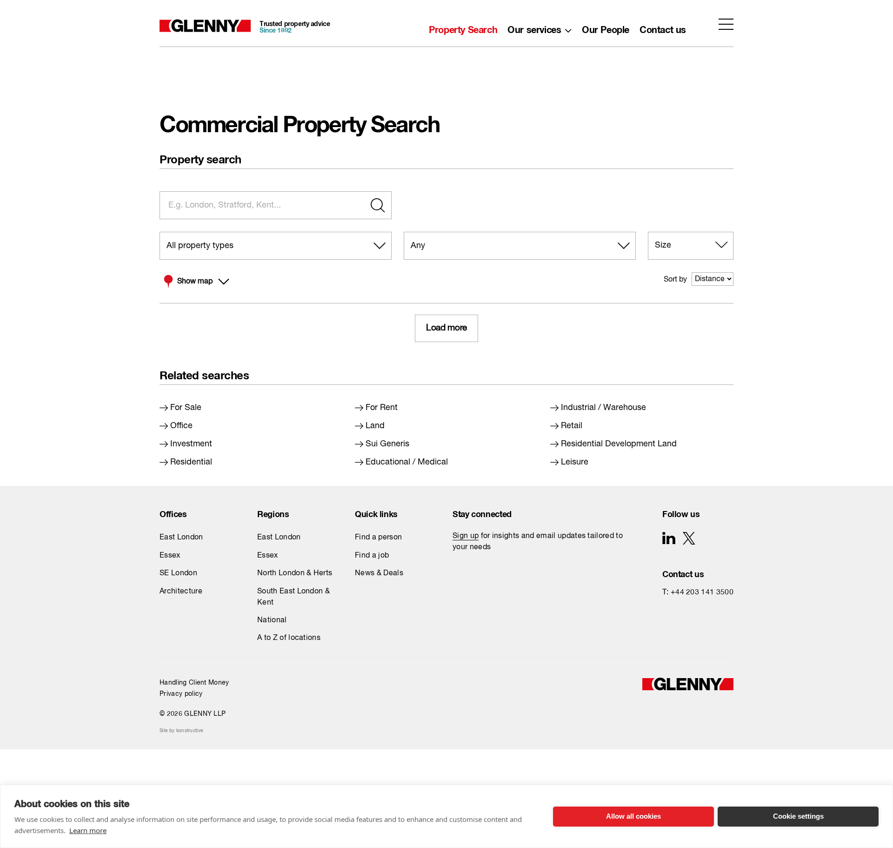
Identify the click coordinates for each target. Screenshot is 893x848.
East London (181, 537)
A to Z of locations (288, 638)
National (272, 620)
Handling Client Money (194, 683)
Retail (571, 426)
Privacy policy (181, 694)
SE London (178, 573)
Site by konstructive (181, 730)
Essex (170, 555)
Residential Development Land (619, 444)
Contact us (663, 27)
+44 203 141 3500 (702, 592)
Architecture (181, 591)
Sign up (466, 536)
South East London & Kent (293, 597)
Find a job (372, 555)
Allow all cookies (633, 816)
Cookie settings (798, 816)
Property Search (463, 27)
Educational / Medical (407, 462)
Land (375, 426)
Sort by (675, 279)
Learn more (88, 830)
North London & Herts (294, 573)
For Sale (185, 408)
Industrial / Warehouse (603, 408)
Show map (195, 281)
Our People (605, 27)
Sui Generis (387, 444)
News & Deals (379, 573)
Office (181, 426)
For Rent (382, 408)
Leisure (574, 462)
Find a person (378, 537)
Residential (191, 462)
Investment (191, 444)
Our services (534, 27)
